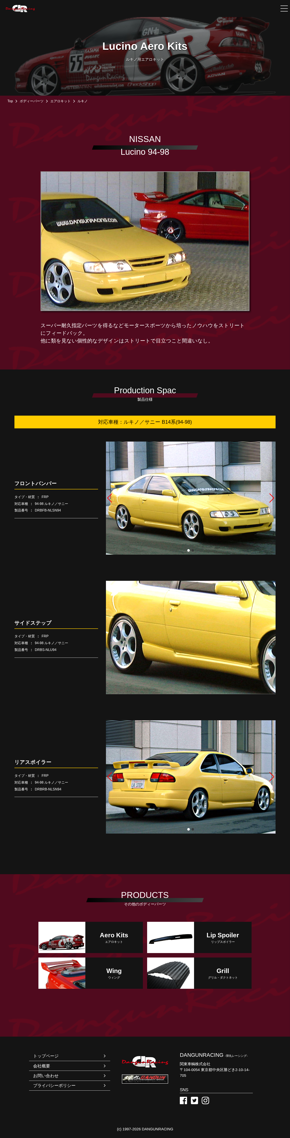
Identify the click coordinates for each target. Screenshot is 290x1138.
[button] (118, 498)
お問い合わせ (46, 1075)
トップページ (46, 1056)
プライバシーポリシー (54, 1085)
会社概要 (41, 1066)
